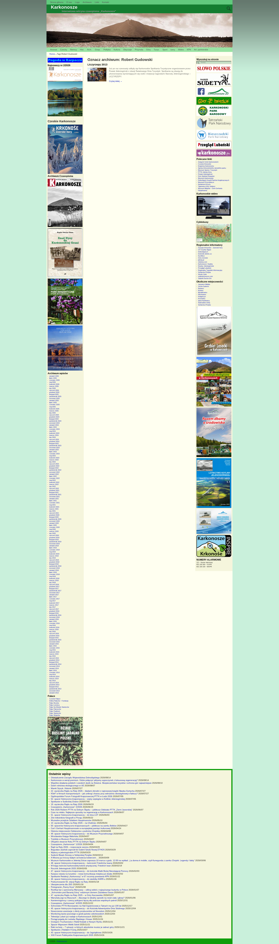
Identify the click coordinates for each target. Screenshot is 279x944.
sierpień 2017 (54, 595)
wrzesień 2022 (54, 472)
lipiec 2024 (53, 427)
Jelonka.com (202, 262)
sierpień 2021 (54, 498)
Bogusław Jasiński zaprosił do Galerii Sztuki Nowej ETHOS (78, 849)
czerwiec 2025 (54, 404)
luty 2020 (52, 533)
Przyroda (139, 49)
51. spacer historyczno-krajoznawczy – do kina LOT (74, 815)
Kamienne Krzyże (204, 184)
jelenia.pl (201, 260)
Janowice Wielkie (204, 284)
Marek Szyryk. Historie (61, 788)
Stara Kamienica (204, 300)
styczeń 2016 (54, 633)
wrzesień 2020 (54, 521)
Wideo (181, 49)
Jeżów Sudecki (203, 286)
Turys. (156, 49)
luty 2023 (52, 462)
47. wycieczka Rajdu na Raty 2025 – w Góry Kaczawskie (77, 895)
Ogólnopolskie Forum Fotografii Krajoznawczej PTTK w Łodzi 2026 (81, 796)
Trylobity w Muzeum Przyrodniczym (67, 839)
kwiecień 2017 (54, 603)
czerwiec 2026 (54, 380)
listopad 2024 (54, 419)
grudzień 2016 (54, 611)
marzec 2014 (54, 678)
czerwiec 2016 (54, 623)
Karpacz (201, 288)
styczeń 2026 (54, 390)
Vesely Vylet (202, 274)
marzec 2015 (54, 654)
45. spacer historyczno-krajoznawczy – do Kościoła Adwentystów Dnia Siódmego (88, 908)
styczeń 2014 (54, 683)
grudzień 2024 (54, 417)
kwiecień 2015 (54, 652)
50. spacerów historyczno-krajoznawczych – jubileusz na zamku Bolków (84, 826)
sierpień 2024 (54, 425)
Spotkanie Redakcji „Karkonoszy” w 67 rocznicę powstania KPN (80, 876)
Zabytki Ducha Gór (205, 278)
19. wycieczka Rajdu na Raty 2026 (67, 804)
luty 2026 (52, 388)
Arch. (89, 49)
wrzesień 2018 (54, 568)
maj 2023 (52, 456)
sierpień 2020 (54, 523)
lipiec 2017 (53, 597)
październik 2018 (55, 566)
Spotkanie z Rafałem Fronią (63, 930)
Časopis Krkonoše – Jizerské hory (210, 248)
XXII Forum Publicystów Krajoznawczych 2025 (72, 935)
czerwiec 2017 (54, 599)
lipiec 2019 (53, 548)
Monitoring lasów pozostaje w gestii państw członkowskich (77, 914)
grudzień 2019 (54, 537)
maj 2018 (52, 576)
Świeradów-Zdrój (204, 303)
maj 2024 (52, 431)
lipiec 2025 (53, 402)
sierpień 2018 (54, 570)
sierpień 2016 (54, 619)
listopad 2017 (54, 588)
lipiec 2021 (53, 501)
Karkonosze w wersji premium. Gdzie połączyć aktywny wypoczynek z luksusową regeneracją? (94, 780)
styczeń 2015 (54, 658)
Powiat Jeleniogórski (205, 174)
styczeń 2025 (54, 415)
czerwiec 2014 (54, 672)
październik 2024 (55, 421)
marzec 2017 (54, 605)
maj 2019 (52, 552)
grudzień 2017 (54, 586)
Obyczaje (127, 49)
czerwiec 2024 (54, 429)
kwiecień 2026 (54, 384)
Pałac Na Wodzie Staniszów (59, 707)
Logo (77, 2)
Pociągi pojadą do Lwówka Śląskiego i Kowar (71, 919)
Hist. (82, 49)
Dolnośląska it (203, 252)
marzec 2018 (54, 580)
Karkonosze (64, 7)
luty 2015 (52, 656)
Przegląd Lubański (204, 268)
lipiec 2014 (53, 670)
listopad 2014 (54, 662)
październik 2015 (55, 640)
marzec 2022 (54, 484)
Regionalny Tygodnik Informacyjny (210, 270)
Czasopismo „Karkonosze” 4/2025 (66, 903)
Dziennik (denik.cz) (205, 254)
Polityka (107, 49)
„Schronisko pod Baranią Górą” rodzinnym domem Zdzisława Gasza (82, 892)
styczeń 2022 (54, 488)
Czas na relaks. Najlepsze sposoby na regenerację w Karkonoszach (82, 812)
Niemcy (73, 49)
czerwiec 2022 (54, 478)
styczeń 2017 (54, 609)
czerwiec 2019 (54, 550)
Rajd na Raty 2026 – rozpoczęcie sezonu (70, 847)
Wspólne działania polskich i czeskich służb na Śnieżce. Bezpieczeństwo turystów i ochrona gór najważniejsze (101, 783)
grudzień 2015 (54, 636)
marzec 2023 (54, 460)
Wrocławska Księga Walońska (64, 836)
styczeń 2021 (54, 513)
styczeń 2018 (54, 584)
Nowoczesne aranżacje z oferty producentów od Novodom (77, 911)
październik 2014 (55, 664)
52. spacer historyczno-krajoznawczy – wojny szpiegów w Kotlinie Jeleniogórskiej (88, 799)
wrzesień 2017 (54, 593)
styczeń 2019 (54, 560)
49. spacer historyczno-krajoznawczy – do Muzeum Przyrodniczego (82, 834)
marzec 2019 (54, 556)
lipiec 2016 (53, 621)
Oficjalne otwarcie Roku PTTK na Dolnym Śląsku (73, 842)
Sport (164, 49)
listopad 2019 (54, 539)
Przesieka (201, 298)
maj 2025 (52, 407)
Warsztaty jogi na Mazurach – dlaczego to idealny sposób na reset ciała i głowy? (88, 898)
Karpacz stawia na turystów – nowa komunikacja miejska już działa (81, 874)
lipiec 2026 (53, 378)
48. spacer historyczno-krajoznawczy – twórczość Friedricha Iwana (81, 863)
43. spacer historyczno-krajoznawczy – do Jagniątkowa (76, 932)
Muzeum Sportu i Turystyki (207, 170)
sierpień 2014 (54, 668)
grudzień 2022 (54, 466)
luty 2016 (52, 631)
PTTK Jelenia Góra (205, 172)
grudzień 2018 (54, 562)
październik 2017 (55, 590)
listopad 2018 (54, 564)
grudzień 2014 (54, 660)
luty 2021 (52, 511)
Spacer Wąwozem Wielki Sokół (65, 924)
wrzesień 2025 (54, 398)
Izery (172, 49)
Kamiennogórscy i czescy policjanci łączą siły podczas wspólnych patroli (84, 900)
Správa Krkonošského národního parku (212, 168)
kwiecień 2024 (54, 433)
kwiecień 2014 (54, 676)
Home (52, 54)
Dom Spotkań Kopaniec (206, 176)
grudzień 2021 (54, 490)
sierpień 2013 (54, 693)
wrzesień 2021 (54, 496)
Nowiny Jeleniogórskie (206, 266)
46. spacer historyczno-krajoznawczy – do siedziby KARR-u (78, 879)
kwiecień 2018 (54, 578)
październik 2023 (55, 445)
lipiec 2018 (53, 572)
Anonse (53, 49)
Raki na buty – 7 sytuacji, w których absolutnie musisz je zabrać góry (82, 927)
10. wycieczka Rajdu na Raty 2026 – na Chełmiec (73, 823)
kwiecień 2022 (54, 482)
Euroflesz (201, 256)
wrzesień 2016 (54, 617)
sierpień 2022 (54, 474)
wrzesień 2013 (54, 691)
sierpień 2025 (54, 400)
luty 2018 (52, 582)
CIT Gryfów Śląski (204, 250)
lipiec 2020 (53, 525)
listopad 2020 (54, 517)
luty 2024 (52, 437)
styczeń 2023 (54, 464)
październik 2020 (55, 519)
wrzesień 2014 (54, 666)
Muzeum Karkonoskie (205, 178)
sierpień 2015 (54, 644)
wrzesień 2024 (54, 423)
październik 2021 (55, 494)
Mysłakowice (202, 292)
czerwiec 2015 (54, 648)
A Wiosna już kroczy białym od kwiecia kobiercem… (74, 857)
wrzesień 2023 (54, 447)
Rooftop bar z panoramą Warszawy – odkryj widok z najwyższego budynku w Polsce (89, 890)
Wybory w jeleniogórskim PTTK (65, 852)
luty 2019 (52, 558)
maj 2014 (52, 674)
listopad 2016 (54, 613)
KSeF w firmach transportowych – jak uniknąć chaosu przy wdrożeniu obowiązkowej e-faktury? (94, 793)
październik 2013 (55, 689)
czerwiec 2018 (54, 574)
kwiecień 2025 (54, 409)
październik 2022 (55, 470)
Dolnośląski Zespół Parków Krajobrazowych (213, 180)
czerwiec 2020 (54, 527)
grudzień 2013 (54, 685)
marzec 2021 (54, 509)
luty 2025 (52, 413)
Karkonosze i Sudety (205, 264)
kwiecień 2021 (54, 507)
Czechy (63, 49)
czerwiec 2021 (54, 503)
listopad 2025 (54, 394)
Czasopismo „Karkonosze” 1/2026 (66, 844)
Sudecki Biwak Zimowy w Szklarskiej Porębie (71, 855)
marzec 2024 (54, 435)
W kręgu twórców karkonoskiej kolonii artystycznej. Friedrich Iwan (81, 865)
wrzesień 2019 (54, 544)
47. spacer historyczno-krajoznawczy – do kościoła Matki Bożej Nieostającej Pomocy (89, 871)
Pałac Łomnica (54, 705)
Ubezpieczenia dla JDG (61, 884)
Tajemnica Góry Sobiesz (206, 186)
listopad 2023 (54, 443)
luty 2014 (52, 680)
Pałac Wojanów (54, 715)
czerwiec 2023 (54, 454)
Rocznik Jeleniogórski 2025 (63, 868)
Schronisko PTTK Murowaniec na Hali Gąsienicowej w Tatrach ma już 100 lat (86, 906)
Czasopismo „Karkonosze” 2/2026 (66, 807)
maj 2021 (52, 505)
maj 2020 (52, 529)
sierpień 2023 (54, 449)
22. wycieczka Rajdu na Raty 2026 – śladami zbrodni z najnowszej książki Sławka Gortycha (93, 791)
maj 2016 (52, 625)
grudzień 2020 (54, 515)
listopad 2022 (54, 468)
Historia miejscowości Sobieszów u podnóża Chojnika (75, 831)
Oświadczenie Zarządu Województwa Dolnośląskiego (75, 777)
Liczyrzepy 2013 (97, 64)
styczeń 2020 (54, 535)
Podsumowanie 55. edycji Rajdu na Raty (69, 882)
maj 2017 (52, 601)
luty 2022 (52, 486)
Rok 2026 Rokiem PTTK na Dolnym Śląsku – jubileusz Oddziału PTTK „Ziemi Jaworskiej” (91, 810)
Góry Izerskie (203, 258)
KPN (189, 49)
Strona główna (56, 2)
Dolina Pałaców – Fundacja (58, 701)
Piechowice (202, 294)
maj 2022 (52, 480)
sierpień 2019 (54, 546)
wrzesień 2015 (54, 642)
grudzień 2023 (54, 441)
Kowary (200, 290)
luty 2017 (52, 607)
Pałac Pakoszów (55, 709)
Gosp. (97, 49)
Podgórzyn (202, 296)
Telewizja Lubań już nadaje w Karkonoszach (71, 916)
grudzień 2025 (54, 392)
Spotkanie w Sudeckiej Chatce (65, 801)
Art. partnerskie (201, 49)
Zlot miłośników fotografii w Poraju (66, 818)
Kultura (117, 49)
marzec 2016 (54, 629)
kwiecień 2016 (54, 627)
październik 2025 (55, 396)
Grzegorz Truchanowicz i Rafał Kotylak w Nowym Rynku (76, 922)
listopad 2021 (54, 492)
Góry (148, 49)
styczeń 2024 (54, 439)
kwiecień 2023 (54, 458)
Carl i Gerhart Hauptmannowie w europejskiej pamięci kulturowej (80, 828)
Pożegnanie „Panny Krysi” (63, 887)
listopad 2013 (54, 687)
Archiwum (87, 2)
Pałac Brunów (54, 703)
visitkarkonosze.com (205, 276)
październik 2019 (55, 542)
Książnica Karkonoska (206, 166)
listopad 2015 (54, 638)
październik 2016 (55, 615)
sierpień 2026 (54, 376)
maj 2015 (52, 650)
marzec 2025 (54, 411)
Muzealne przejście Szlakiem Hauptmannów (71, 820)
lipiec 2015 (53, 646)
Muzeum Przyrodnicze (206, 182)
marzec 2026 (54, 386)
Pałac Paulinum (54, 711)
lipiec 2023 (53, 452)
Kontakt (105, 2)
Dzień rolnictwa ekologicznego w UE (67, 785)
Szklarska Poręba (204, 272)
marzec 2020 (54, 531)
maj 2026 (52, 382)
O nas (69, 2)
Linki (97, 2)
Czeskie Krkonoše (204, 164)
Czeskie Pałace (54, 699)
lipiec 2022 (53, 476)
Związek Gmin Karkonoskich (208, 162)
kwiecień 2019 (54, 554)
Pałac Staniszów (55, 713)
